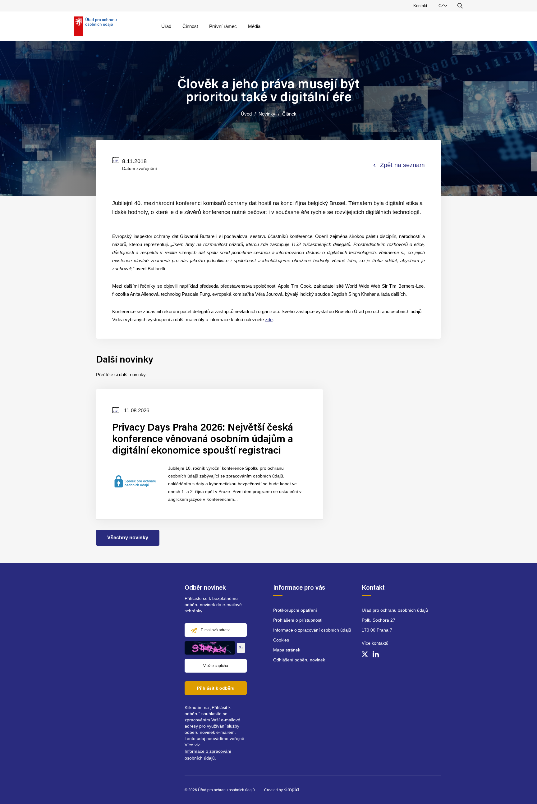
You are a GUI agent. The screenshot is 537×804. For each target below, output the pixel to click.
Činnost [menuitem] (190, 26)
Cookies (281, 639)
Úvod (246, 113)
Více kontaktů (375, 643)
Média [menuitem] (254, 26)
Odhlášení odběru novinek (299, 659)
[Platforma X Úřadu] (365, 654)
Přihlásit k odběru (216, 688)
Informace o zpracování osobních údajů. (208, 755)
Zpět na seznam (402, 165)
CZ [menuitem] (443, 7)
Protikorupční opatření (295, 610)
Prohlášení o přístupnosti (297, 620)
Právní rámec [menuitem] (223, 26)
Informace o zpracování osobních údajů (312, 630)
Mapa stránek (286, 649)
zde (269, 319)
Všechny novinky (127, 537)
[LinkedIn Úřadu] (376, 654)
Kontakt (420, 5)
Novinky (267, 113)
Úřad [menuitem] (166, 26)
